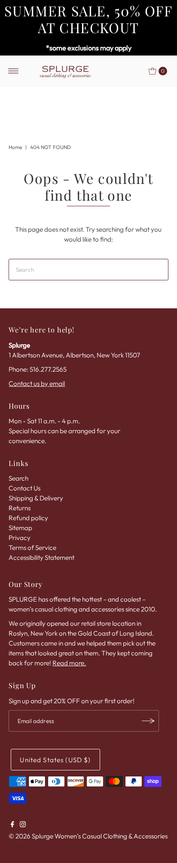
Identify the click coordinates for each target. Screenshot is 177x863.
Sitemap (20, 528)
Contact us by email (37, 383)
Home (15, 147)
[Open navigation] (13, 71)
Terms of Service (32, 547)
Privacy (20, 538)
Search (18, 478)
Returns (20, 508)
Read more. (69, 663)
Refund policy (28, 518)
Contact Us (24, 488)
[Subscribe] (148, 721)
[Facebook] (12, 825)
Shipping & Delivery (36, 498)
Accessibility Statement (41, 557)
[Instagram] (23, 825)
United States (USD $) (55, 760)
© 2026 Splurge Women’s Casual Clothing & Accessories (88, 836)
